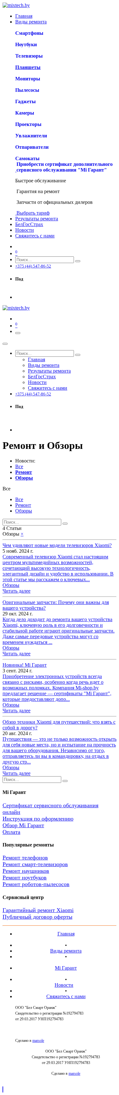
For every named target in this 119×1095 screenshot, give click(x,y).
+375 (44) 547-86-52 (33, 266)
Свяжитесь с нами (66, 996)
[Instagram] (18, 291)
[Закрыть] (5, 344)
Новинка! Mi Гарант (25, 665)
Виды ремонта (66, 950)
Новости (64, 985)
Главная (66, 933)
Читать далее (16, 591)
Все (19, 466)
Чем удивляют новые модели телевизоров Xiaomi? (57, 545)
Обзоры (11, 585)
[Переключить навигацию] (17, 333)
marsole (38, 1040)
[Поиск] (77, 261)
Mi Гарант (66, 968)
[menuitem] (23, 16)
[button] (6, 488)
